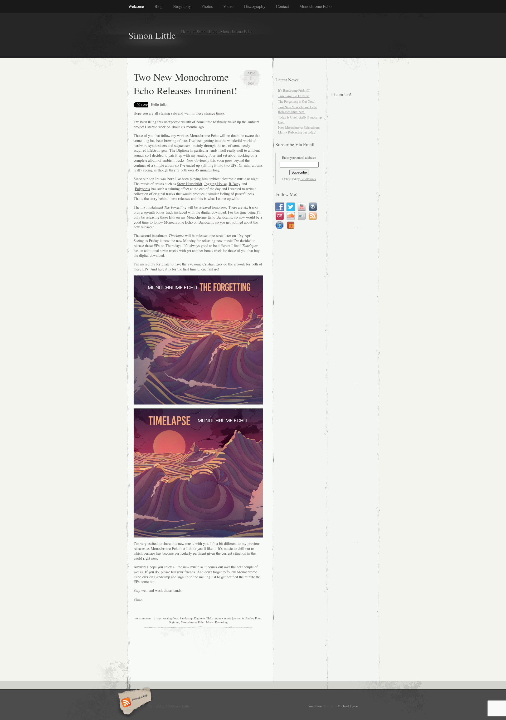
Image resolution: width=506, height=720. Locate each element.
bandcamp (186, 618)
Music (209, 622)
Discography (254, 6)
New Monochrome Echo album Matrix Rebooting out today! (299, 130)
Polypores (142, 188)
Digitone (199, 618)
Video (228, 6)
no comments (143, 618)
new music (224, 618)
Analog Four (170, 618)
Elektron (211, 618)
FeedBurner (308, 178)
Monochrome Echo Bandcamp (209, 217)
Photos (207, 6)
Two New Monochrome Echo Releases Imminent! (185, 83)
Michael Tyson (348, 706)
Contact (282, 6)
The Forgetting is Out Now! (296, 101)
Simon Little (152, 35)
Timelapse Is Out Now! (294, 95)
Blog (158, 6)
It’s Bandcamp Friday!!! (294, 90)
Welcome (136, 6)
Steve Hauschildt (189, 183)
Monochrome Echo (315, 6)
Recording (221, 622)
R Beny (234, 183)
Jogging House (215, 183)
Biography (182, 6)
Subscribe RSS (134, 702)
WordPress (315, 706)
